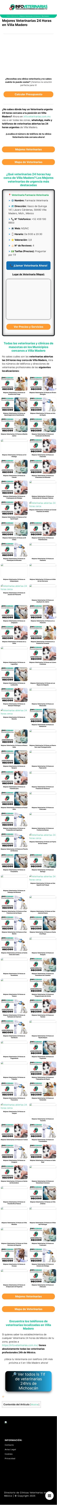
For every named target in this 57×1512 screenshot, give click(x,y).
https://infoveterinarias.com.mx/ (20, 1345)
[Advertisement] (28, 54)
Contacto (9, 1445)
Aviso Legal (10, 1449)
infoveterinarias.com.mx (37, 116)
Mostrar (35, 1404)
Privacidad (10, 1458)
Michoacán (14, 16)
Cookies (9, 1454)
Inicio (8, 16)
